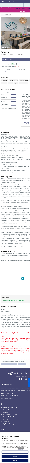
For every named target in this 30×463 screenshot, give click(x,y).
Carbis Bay (18, 8)
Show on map (8, 71)
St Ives (23, 8)
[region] (15, 447)
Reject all (15, 456)
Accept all (15, 460)
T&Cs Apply (22, 11)
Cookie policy (21, 449)
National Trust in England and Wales (14, 300)
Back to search (7, 14)
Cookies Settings (15, 452)
